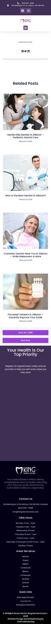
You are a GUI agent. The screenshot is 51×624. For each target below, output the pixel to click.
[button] (25, 28)
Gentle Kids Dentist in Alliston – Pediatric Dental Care (25, 136)
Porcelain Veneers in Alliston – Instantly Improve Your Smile (25, 316)
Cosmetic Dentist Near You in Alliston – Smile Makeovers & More (25, 255)
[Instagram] (28, 10)
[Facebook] (22, 10)
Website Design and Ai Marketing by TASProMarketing (26, 620)
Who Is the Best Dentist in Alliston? (25, 195)
